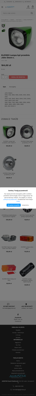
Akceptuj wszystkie (14, 205)
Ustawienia (25, 205)
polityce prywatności (10, 199)
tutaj (18, 201)
